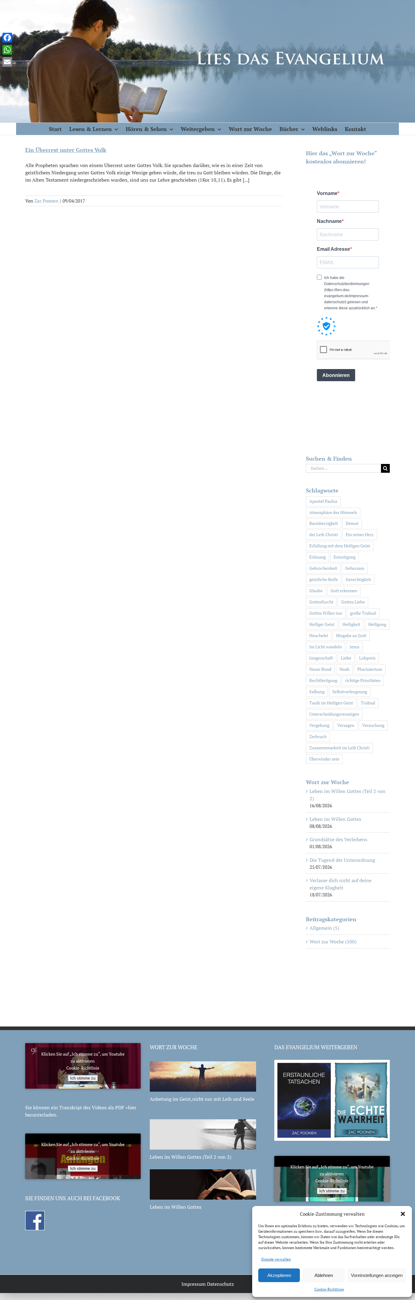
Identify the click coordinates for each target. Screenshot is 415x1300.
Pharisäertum (369, 669)
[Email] (7, 62)
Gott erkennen (344, 590)
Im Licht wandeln (325, 647)
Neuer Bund (320, 669)
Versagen (345, 725)
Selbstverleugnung (349, 691)
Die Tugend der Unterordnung (342, 860)
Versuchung (373, 725)
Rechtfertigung (323, 680)
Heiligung (377, 624)
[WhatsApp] (7, 50)
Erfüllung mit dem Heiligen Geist (339, 546)
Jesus (354, 647)
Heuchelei (318, 635)
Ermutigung (344, 557)
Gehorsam (354, 568)
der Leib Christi (323, 534)
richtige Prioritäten (362, 680)
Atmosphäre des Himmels (333, 512)
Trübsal (368, 703)
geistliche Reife (323, 579)
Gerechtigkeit (358, 579)
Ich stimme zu (82, 1078)
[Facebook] (7, 38)
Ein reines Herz (360, 534)
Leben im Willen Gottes (335, 819)
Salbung (316, 691)
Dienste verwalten (276, 1259)
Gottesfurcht (321, 602)
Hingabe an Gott (351, 635)
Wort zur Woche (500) (333, 941)
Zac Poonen (46, 201)
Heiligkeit (351, 624)
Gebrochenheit (323, 568)
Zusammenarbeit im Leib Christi (339, 748)
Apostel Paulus (323, 501)
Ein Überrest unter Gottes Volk (65, 149)
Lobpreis (367, 658)
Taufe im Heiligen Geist (331, 703)
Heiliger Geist (321, 624)
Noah (344, 669)
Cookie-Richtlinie (329, 1289)
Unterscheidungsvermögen (334, 714)
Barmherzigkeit (323, 523)
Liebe (346, 658)
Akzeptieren (279, 1275)
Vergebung (319, 725)
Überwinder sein (324, 759)
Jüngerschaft (321, 658)
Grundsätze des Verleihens (338, 839)
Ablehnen (323, 1275)
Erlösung (317, 557)
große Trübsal (363, 613)
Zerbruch (318, 736)
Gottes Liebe (353, 602)
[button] (403, 1214)
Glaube (316, 590)
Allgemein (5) (324, 928)
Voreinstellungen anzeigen (377, 1275)
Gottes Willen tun (325, 613)
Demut (352, 523)
